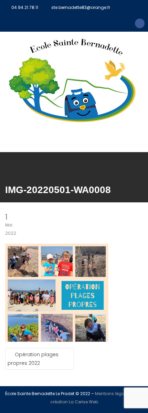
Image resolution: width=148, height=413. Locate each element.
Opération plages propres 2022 (33, 359)
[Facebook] (140, 23)
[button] (74, 142)
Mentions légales (112, 393)
